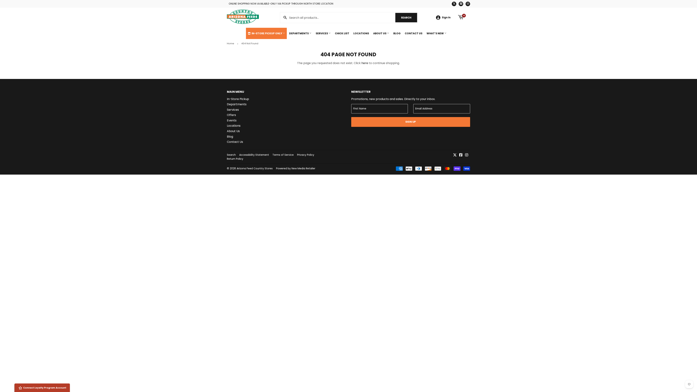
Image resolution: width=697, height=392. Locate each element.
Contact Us (413, 33)
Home (230, 43)
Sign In (446, 17)
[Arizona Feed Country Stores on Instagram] (466, 155)
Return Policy (235, 159)
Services (322, 33)
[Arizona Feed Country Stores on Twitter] (455, 155)
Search (409, 17)
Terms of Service (283, 155)
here (364, 63)
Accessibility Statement (254, 155)
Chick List (342, 33)
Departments (299, 33)
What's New (435, 33)
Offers (231, 115)
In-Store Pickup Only (267, 33)
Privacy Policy (305, 155)
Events (232, 120)
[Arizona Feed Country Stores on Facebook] (460, 155)
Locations (361, 33)
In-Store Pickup (238, 99)
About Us (380, 33)
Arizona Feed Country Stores (255, 168)
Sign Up (410, 122)
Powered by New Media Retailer (295, 168)
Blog (397, 33)
